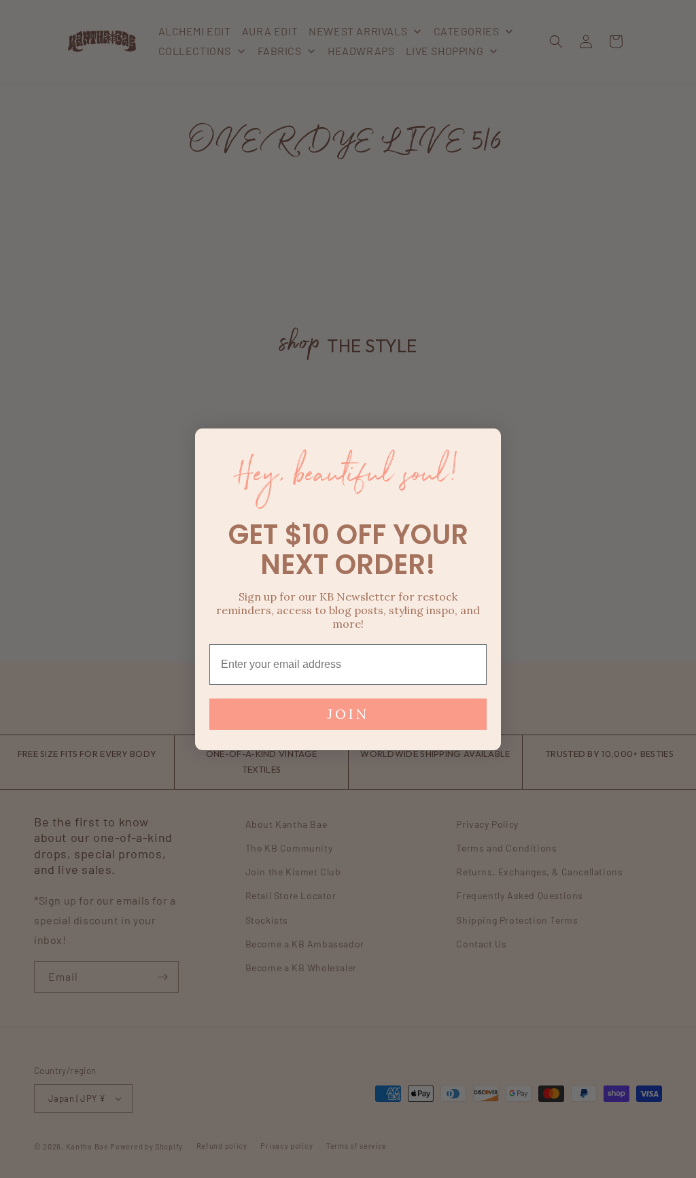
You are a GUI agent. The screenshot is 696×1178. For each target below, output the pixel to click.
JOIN (348, 713)
